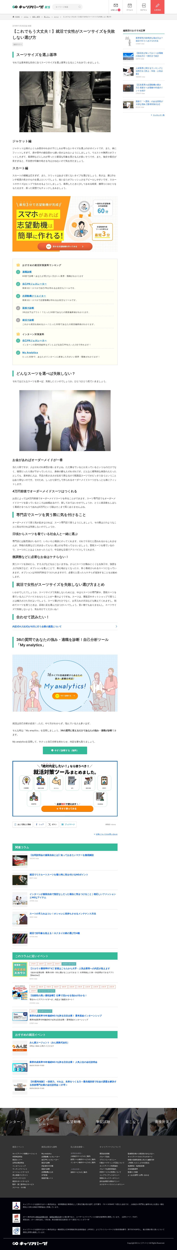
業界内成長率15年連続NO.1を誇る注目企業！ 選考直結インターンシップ (66, 1015)
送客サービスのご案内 (79, 1172)
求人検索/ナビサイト (20, 1175)
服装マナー (18, 44)
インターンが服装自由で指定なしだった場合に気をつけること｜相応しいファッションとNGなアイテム (73, 896)
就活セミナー (17, 1160)
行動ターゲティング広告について (112, 1163)
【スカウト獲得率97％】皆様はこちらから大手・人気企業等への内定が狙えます (70, 968)
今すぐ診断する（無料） (66, 750)
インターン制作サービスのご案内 (83, 1162)
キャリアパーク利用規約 (109, 1166)
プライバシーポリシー (108, 1160)
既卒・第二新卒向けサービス (23, 1184)
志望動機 (74, 1122)
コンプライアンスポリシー (109, 1175)
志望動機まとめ (47, 1172)
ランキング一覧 (159, 115)
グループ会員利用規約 (108, 1169)
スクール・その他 (19, 1187)
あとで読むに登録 (24, 824)
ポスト (54, 824)
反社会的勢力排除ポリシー (109, 1181)
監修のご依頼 (133, 1172)
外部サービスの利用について (110, 1172)
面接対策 (162, 1122)
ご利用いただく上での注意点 (138, 1163)
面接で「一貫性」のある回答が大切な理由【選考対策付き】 (149, 102)
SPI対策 (44, 1175)
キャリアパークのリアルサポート (140, 1157)
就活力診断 (45, 1163)
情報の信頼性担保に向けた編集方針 (141, 1160)
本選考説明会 (17, 1157)
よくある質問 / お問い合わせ (138, 1175)
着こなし (132, 1122)
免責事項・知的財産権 (136, 1166)
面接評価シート (47, 1178)
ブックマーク (70, 824)
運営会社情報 (105, 1154)
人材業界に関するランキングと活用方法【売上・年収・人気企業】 (149, 71)
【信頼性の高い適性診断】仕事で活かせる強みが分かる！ (58, 995)
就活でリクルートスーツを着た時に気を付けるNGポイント (59, 874)
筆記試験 (103, 1122)
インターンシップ (19, 1166)
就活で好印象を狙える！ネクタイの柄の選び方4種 (55, 933)
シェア (41, 824)
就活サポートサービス (20, 1181)
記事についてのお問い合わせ (107, 834)
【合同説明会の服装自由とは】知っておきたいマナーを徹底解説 (62, 855)
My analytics (46, 1154)
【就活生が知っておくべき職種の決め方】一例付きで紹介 (149, 54)
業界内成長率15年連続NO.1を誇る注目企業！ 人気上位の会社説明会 (63, 1062)
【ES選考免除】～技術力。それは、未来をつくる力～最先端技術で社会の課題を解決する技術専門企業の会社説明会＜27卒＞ (73, 1083)
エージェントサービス (20, 1172)
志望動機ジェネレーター (50, 1157)
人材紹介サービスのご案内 (80, 1156)
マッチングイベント (19, 1169)
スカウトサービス (19, 1178)
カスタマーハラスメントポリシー (112, 1184)
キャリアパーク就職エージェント (24, 1154)
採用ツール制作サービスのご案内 (83, 1159)
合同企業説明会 (18, 1163)
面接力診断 (45, 1169)
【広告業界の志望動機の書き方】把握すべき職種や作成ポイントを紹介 (149, 87)
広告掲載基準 (133, 1169)
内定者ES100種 (47, 1166)
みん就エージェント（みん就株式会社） (49, 1042)
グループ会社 (105, 1157)
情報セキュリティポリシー (109, 1178)
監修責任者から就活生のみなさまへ (141, 1154)
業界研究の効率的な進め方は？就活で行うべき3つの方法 (149, 39)
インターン (15, 1122)
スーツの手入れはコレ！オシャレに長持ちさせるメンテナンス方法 (63, 913)
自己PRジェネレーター (50, 1160)
